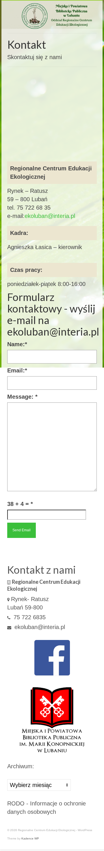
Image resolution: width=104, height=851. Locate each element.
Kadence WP (30, 838)
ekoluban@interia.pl (50, 216)
